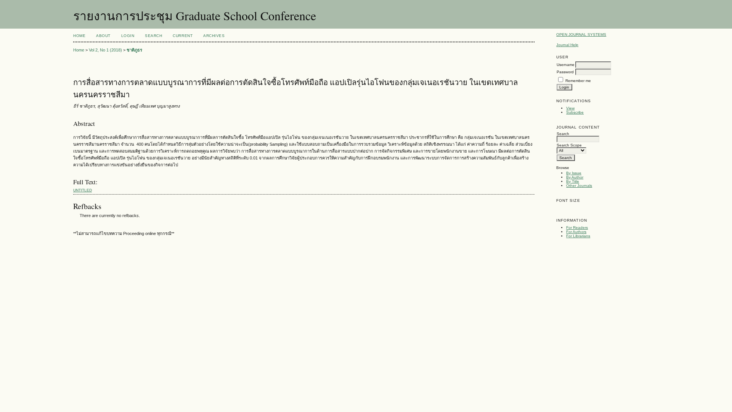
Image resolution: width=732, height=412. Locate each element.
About (103, 36)
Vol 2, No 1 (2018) (105, 50)
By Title (572, 181)
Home (79, 36)
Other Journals (579, 185)
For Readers (577, 227)
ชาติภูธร (134, 50)
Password (565, 72)
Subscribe (575, 112)
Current (183, 36)
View (570, 108)
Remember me (578, 81)
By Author (574, 177)
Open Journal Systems (581, 34)
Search (153, 36)
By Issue (573, 173)
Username (566, 65)
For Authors (576, 232)
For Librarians (578, 236)
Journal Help (567, 45)
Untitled (82, 190)
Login (128, 36)
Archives (214, 36)
